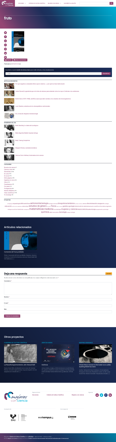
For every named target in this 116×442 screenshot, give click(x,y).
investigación (26, 209)
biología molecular (53, 203)
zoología (72, 212)
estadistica (19, 206)
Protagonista (8, 188)
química (45, 212)
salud (50, 212)
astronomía (35, 203)
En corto (6, 174)
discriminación (92, 203)
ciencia (85, 203)
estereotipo (25, 206)
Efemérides (7, 171)
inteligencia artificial (12, 209)
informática (102, 206)
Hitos (5, 182)
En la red (6, 176)
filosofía (49, 206)
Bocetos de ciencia (9, 167)
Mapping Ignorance (86, 343)
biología (44, 203)
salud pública (56, 212)
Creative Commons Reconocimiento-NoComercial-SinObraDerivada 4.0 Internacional (48, 438)
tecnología (62, 212)
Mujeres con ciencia (78, 395)
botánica (71, 203)
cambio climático (78, 203)
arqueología (16, 203)
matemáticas (36, 208)
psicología (105, 209)
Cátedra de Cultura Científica (55, 395)
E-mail (6, 303)
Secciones (35, 395)
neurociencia (82, 209)
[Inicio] (7, 3)
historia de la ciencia (81, 206)
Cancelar (109, 273)
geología (71, 206)
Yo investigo (7, 195)
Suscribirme (106, 73)
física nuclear (59, 206)
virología (68, 212)
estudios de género (38, 206)
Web (5, 309)
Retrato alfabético (9, 190)
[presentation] (58, 86)
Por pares (7, 186)
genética (66, 206)
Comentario (8, 281)
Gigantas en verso (9, 180)
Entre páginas (8, 178)
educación (8, 206)
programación (99, 209)
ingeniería (108, 206)
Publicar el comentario (12, 316)
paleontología (92, 209)
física (53, 206)
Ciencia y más (8, 169)
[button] (5, 32)
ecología (106, 203)
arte (21, 203)
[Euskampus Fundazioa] (46, 417)
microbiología (57, 209)
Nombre (7, 297)
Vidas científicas (9, 192)
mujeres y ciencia (69, 209)
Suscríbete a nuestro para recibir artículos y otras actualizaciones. (29, 70)
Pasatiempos (8, 184)
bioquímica (62, 203)
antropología (9, 203)
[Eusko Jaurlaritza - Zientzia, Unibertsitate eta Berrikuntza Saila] (72, 418)
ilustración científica (93, 206)
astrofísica (27, 203)
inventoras (20, 209)
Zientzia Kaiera (47, 343)
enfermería (14, 206)
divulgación (100, 203)
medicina (48, 209)
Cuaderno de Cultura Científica (15, 343)
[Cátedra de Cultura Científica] (19, 418)
